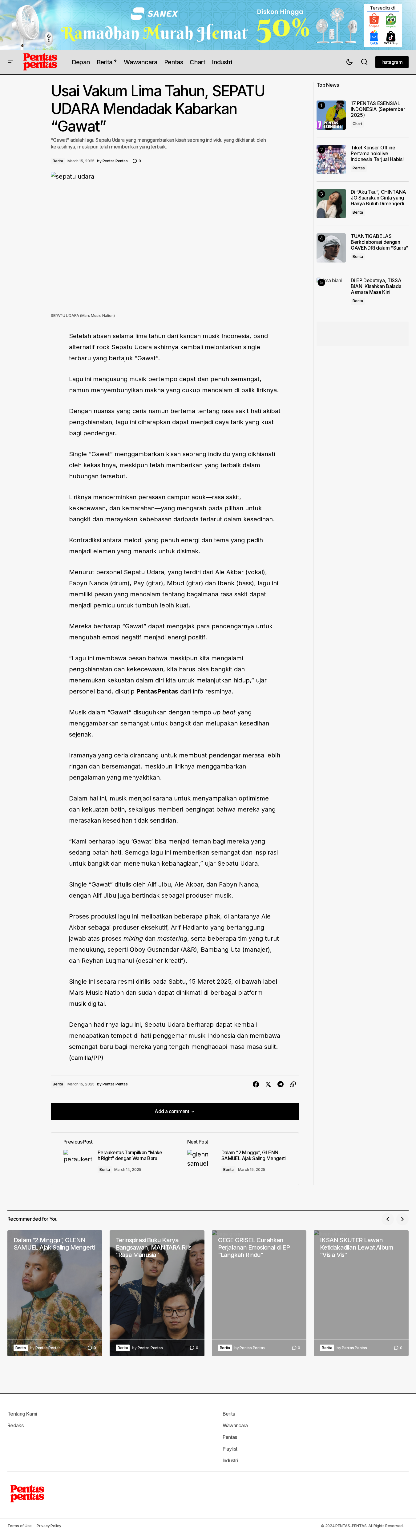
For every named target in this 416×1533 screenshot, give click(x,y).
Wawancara (235, 1425)
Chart (357, 124)
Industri (230, 1460)
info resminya (212, 691)
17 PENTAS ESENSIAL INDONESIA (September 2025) (378, 109)
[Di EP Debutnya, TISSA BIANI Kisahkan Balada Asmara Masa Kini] (331, 292)
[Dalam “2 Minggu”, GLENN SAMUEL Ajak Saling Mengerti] (237, 1159)
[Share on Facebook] (256, 1084)
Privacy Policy (49, 1525)
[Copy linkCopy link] (293, 1084)
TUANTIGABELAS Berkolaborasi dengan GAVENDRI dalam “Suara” (379, 242)
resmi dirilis (134, 981)
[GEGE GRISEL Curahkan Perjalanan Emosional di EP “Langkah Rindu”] (259, 1293)
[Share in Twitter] (268, 1084)
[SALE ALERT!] (208, 25)
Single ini (82, 981)
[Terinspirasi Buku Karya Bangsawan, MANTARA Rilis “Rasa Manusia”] (157, 1293)
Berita (58, 161)
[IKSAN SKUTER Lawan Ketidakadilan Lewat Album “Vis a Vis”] (361, 1293)
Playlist (230, 1449)
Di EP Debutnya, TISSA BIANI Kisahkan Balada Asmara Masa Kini (376, 286)
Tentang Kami (22, 1414)
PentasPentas (157, 691)
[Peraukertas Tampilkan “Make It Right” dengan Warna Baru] (113, 1159)
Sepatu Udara (164, 1024)
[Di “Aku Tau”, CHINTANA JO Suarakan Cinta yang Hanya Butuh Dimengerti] (331, 203)
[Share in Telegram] (280, 1084)
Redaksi (16, 1425)
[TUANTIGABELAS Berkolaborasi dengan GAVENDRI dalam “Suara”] (331, 248)
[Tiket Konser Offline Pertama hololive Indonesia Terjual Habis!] (331, 159)
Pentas (359, 168)
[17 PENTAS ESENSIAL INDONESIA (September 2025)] (331, 115)
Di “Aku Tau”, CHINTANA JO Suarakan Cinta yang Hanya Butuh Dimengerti (378, 198)
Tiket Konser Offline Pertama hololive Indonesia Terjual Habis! (377, 153)
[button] (10, 62)
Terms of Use (19, 1525)
